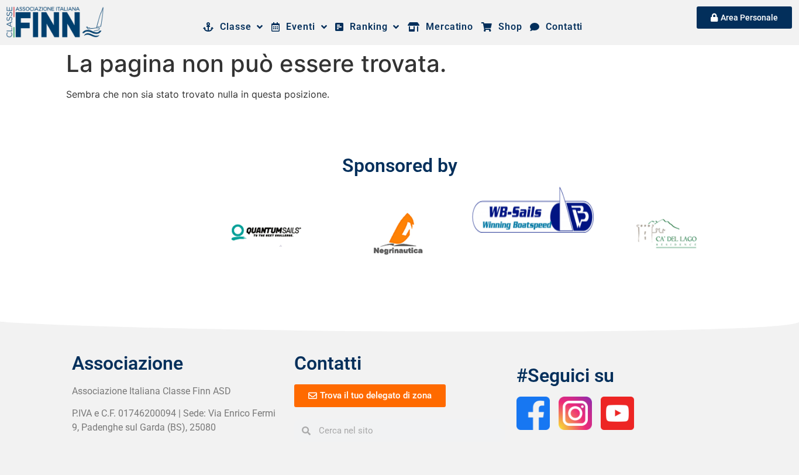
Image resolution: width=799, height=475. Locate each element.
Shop (507, 26)
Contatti (561, 26)
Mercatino (446, 26)
